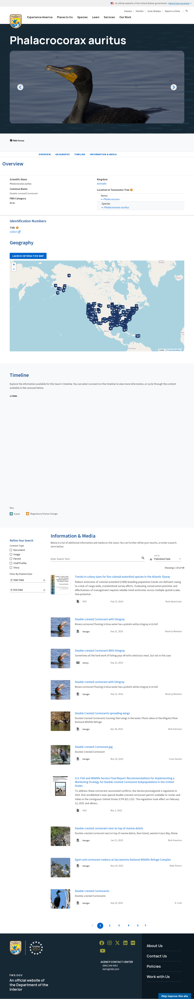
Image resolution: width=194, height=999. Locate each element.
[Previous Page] (92, 926)
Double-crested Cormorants (92, 891)
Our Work (125, 17)
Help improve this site (174, 996)
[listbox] (167, 559)
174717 (13, 232)
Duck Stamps (154, 11)
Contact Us (157, 955)
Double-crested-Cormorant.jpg (94, 747)
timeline (79, 154)
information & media (103, 154)
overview (45, 154)
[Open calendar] (11, 580)
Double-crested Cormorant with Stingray (100, 619)
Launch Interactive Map (28, 255)
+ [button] (14, 264)
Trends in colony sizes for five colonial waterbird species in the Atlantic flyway (122, 576)
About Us (155, 945)
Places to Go (65, 17)
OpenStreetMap (174, 350)
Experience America (39, 17)
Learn (95, 17)
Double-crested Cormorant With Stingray (100, 650)
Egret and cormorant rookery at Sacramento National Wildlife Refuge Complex (123, 859)
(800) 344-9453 (110, 965)
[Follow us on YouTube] (103, 951)
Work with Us (158, 976)
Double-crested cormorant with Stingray (99, 682)
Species (82, 17)
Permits (140, 11)
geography (62, 154)
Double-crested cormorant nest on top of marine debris (109, 828)
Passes (128, 11)
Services (109, 17)
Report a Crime (172, 11)
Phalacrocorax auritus (116, 207)
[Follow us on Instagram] (110, 943)
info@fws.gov (110, 969)
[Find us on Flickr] (134, 943)
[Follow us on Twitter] (118, 943)
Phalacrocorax (111, 199)
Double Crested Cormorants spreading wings (102, 713)
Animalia (101, 183)
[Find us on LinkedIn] (126, 943)
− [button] (14, 269)
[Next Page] (145, 926)
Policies (154, 966)
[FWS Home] (16, 21)
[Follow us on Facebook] (102, 943)
